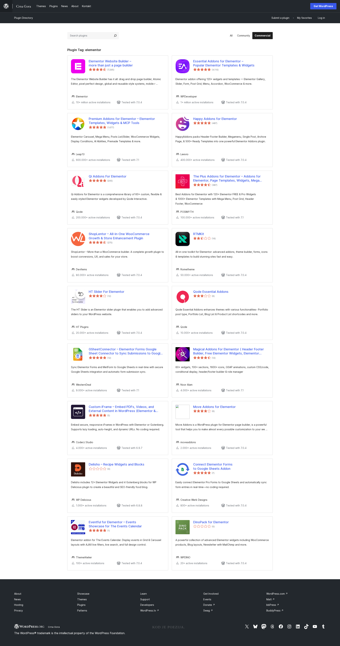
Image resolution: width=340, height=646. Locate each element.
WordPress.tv (149, 610)
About (17, 593)
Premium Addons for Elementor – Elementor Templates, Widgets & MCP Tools (122, 121)
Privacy (18, 610)
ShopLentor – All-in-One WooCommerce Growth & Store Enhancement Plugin (119, 236)
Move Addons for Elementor (214, 407)
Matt (270, 599)
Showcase (83, 593)
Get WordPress (323, 6)
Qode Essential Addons (210, 292)
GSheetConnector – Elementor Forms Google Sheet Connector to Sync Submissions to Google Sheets (125, 351)
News (17, 599)
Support (145, 599)
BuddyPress (275, 610)
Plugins (81, 604)
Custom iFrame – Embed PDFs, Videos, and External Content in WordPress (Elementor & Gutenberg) (122, 409)
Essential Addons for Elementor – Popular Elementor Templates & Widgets (223, 63)
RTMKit (198, 234)
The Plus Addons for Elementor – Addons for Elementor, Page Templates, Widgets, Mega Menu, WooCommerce (227, 178)
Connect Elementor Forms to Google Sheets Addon (213, 466)
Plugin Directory (23, 17)
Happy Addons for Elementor (215, 119)
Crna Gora (54, 626)
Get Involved (211, 593)
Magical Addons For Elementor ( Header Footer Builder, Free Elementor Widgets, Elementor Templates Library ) (228, 351)
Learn (143, 593)
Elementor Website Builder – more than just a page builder (111, 63)
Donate (209, 604)
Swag (208, 610)
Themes (82, 599)
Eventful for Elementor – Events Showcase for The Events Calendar (115, 524)
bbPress (272, 604)
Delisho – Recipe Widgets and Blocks (116, 464)
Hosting (18, 604)
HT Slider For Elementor (106, 292)
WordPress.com (277, 593)
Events (207, 599)
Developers (147, 604)
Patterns (82, 610)
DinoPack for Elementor (211, 522)
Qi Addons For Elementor (107, 176)
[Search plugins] (115, 35)
